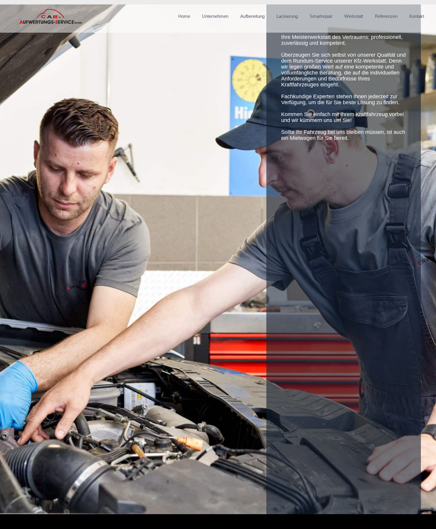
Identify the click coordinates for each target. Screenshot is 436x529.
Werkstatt (353, 16)
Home (184, 16)
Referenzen (386, 16)
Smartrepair (321, 16)
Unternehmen (215, 16)
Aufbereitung (252, 16)
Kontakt (416, 16)
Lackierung (287, 16)
